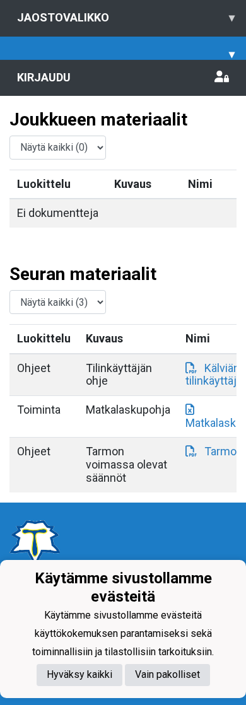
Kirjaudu (44, 77)
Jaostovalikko (126, 17)
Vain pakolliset (167, 674)
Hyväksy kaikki (79, 674)
